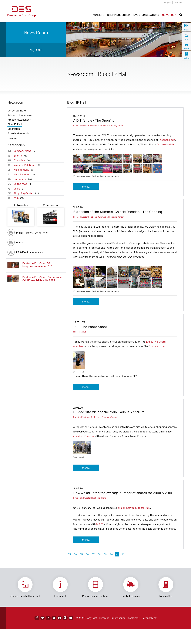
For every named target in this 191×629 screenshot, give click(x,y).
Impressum (118, 617)
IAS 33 (99, 524)
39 (105, 554)
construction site (83, 436)
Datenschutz (149, 617)
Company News (24, 150)
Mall (20, 242)
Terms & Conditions (32, 232)
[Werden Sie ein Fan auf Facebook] (36, 618)
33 (69, 554)
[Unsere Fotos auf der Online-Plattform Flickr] (53, 618)
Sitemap (104, 617)
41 (117, 554)
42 (123, 554)
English (167, 2)
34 (75, 554)
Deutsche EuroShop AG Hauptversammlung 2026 (37, 264)
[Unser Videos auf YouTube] (70, 618)
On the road (22, 183)
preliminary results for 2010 (134, 507)
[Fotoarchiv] (20, 217)
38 (99, 554)
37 (93, 554)
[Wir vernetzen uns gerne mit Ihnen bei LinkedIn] (59, 618)
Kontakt (178, 2)
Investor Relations (27, 165)
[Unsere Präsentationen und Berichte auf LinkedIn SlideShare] (65, 618)
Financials (21, 160)
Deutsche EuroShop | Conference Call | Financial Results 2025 (42, 278)
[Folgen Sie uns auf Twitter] (42, 618)
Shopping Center (26, 193)
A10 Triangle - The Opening (94, 120)
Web (18, 198)
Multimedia (22, 179)
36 (87, 554)
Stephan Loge (167, 139)
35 (81, 554)
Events (20, 155)
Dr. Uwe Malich (165, 144)
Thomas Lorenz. (157, 346)
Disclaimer (133, 617)
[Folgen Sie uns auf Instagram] (48, 618)
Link (25, 587)
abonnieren (29, 252)
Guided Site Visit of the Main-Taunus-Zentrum (108, 412)
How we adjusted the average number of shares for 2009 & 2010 (122, 493)
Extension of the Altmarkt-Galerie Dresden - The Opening (117, 211)
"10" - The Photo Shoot (90, 326)
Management (23, 169)
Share (19, 188)
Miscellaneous (24, 174)
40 (111, 554)
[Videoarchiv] (50, 217)
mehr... (86, 186)
